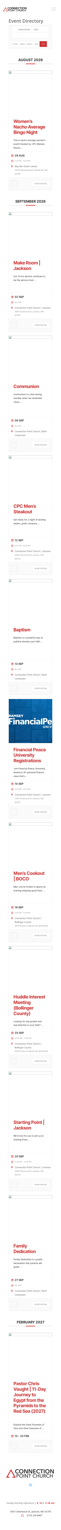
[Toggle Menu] (53, 8)
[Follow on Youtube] (37, 1494)
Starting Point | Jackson (28, 1125)
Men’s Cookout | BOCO (28, 876)
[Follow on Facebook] (24, 1494)
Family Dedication (24, 1248)
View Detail (41, 184)
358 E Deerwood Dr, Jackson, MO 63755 (30, 1511)
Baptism (21, 629)
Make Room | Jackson (26, 265)
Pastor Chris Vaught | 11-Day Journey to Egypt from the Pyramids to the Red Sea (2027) (29, 1397)
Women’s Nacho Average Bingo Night (29, 127)
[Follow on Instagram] (30, 1494)
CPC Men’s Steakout (24, 508)
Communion (26, 386)
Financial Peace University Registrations (29, 755)
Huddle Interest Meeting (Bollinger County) (29, 1005)
